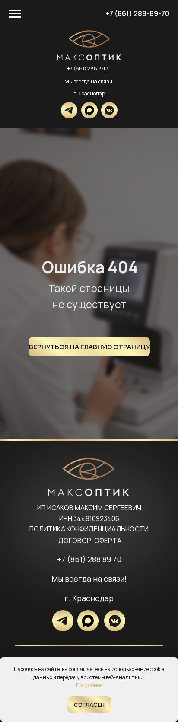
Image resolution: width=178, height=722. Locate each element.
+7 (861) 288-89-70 (137, 13)
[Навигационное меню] (15, 14)
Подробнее (89, 685)
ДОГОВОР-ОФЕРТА (89, 540)
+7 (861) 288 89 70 (89, 68)
